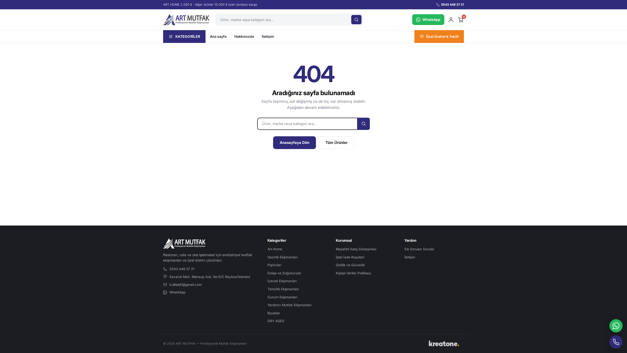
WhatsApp (177, 292)
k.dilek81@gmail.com (185, 285)
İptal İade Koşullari (350, 257)
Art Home (274, 249)
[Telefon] (616, 342)
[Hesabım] (451, 19)
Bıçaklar (273, 313)
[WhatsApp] (616, 325)
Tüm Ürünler (337, 142)
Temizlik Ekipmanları (283, 289)
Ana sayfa (218, 36)
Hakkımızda (244, 36)
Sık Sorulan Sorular (419, 249)
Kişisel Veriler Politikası (353, 273)
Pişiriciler (274, 265)
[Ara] (356, 19)
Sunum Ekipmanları (282, 297)
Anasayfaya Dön (294, 142)
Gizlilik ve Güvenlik (350, 265)
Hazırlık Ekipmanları (282, 257)
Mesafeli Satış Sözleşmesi (356, 249)
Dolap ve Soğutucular (284, 273)
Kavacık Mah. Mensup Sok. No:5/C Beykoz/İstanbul (209, 277)
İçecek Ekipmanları (282, 281)
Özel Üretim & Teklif (442, 36)
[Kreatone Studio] (445, 344)
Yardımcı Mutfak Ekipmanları (289, 305)
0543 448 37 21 (452, 4)
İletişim (268, 36)
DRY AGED (275, 321)
